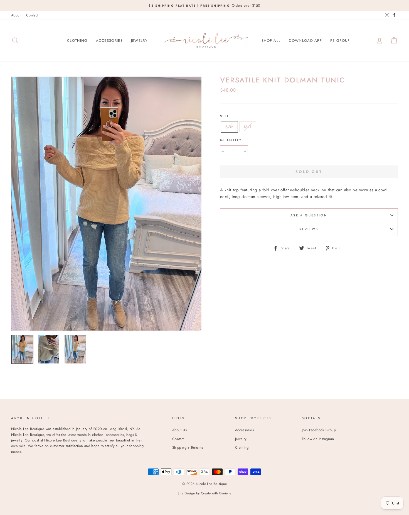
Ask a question (308, 215)
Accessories (109, 40)
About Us (179, 430)
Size (225, 116)
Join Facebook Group (319, 430)
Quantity (231, 140)
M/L (248, 127)
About (16, 15)
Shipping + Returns (187, 447)
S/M (229, 127)
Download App (305, 40)
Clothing (77, 40)
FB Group (340, 40)
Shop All (271, 40)
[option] (204, 5)
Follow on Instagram (318, 438)
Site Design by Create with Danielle (204, 493)
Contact (32, 15)
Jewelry (139, 40)
